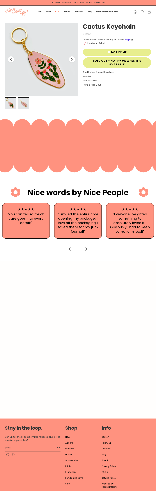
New (67, 436)
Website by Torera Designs (109, 485)
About (105, 460)
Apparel (69, 442)
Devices (69, 448)
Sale (67, 483)
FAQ (104, 454)
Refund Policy (109, 477)
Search (105, 436)
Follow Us (106, 442)
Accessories (71, 460)
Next (72, 59)
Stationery (70, 472)
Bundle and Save (74, 477)
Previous (11, 59)
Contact (106, 448)
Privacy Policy (109, 466)
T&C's (105, 472)
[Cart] (149, 12)
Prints (68, 466)
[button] (48, 12)
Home (68, 454)
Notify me (119, 52)
